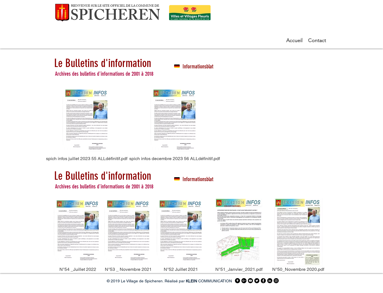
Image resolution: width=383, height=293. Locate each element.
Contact (317, 40)
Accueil (295, 40)
